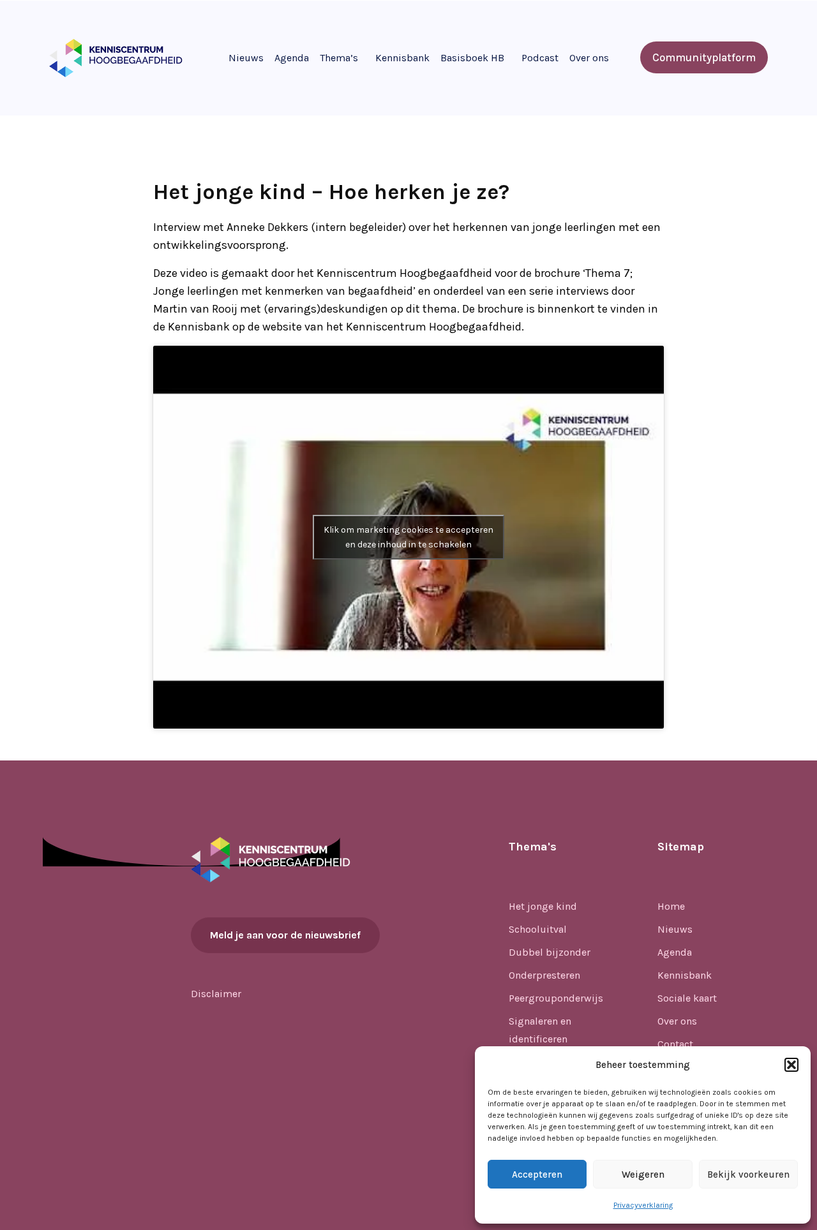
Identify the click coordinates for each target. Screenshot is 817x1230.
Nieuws (246, 58)
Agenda (291, 58)
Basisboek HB (472, 58)
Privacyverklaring (643, 1205)
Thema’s (339, 58)
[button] (791, 1064)
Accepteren (537, 1174)
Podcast (539, 58)
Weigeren (643, 1174)
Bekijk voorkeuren (748, 1174)
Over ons (589, 58)
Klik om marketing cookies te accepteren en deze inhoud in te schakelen (408, 537)
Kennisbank (402, 58)
